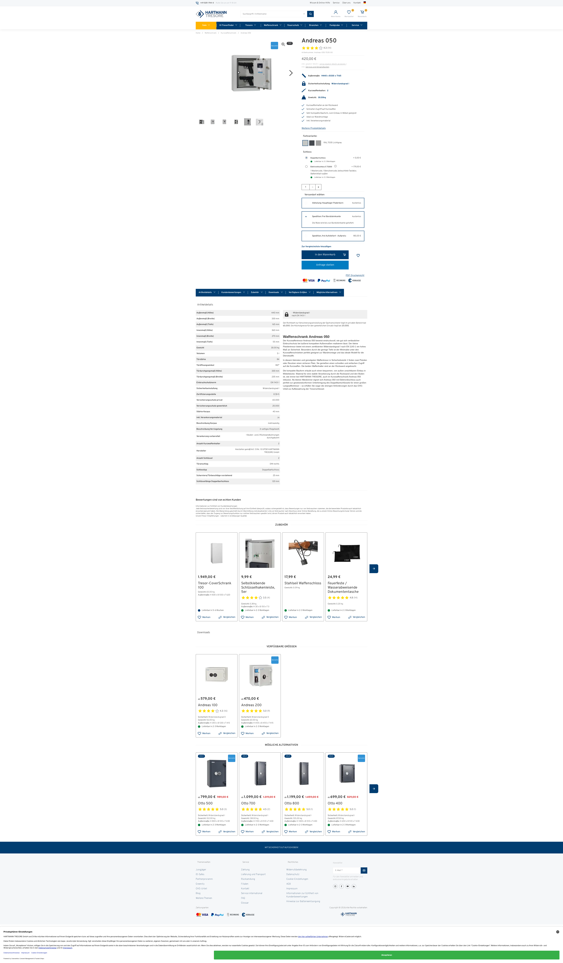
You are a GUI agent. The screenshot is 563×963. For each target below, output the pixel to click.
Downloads (274, 292)
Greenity (200, 884)
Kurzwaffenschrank (228, 33)
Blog (198, 893)
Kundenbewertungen (231, 292)
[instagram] (335, 886)
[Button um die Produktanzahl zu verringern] (312, 187)
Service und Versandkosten (317, 67)
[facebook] (341, 886)
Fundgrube (335, 25)
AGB (288, 884)
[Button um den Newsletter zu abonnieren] (364, 870)
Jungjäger (201, 869)
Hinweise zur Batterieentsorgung (303, 901)
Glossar (245, 902)
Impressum (291, 888)
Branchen (313, 25)
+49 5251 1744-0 (207, 3)
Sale (204, 25)
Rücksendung (248, 879)
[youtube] (347, 886)
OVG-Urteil (201, 888)
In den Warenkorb (325, 254)
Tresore (249, 25)
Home (198, 33)
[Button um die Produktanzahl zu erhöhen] (318, 187)
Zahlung (245, 869)
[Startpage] (211, 14)
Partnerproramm (204, 879)
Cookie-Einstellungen (297, 879)
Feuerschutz (293, 25)
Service (336, 3)
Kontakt (357, 3)
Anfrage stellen (325, 265)
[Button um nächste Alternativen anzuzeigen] (373, 568)
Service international (251, 893)
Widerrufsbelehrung (296, 869)
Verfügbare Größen (298, 292)
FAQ (243, 898)
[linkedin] (353, 886)
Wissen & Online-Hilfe (320, 3)
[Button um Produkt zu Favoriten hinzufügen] (358, 255)
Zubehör (255, 292)
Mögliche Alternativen (327, 292)
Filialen (244, 884)
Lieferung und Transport (253, 874)
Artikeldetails (205, 292)
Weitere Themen (204, 898)
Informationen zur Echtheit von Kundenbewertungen (302, 895)
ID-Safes (200, 874)
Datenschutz (292, 874)
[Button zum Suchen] (310, 14)
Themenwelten (203, 862)
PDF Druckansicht (355, 275)
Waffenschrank (271, 25)
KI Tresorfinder (226, 25)
